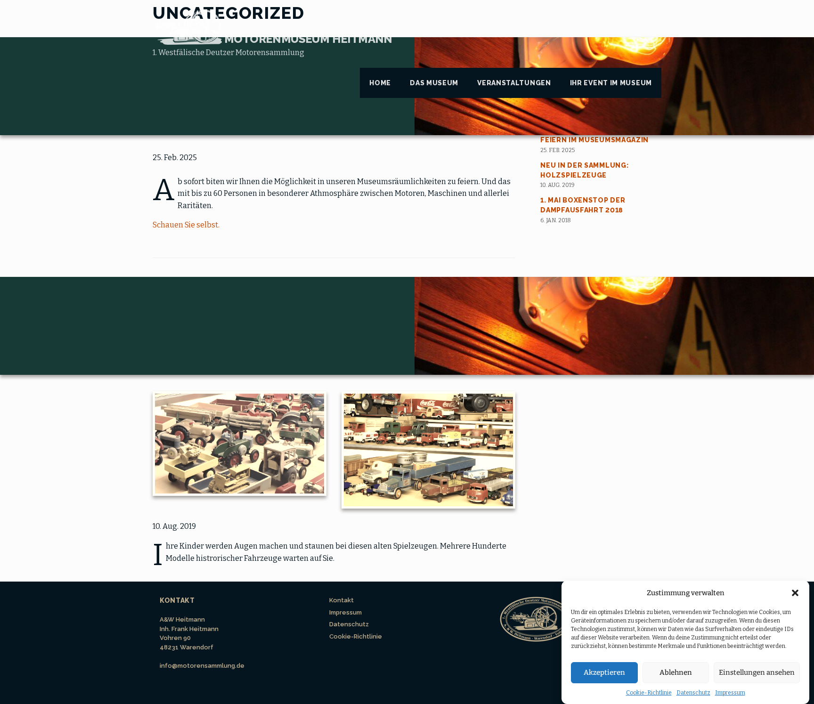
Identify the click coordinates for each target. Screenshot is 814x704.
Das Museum (434, 83)
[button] (795, 593)
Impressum (730, 692)
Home (380, 83)
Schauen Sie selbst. (186, 224)
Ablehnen (675, 672)
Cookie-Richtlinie (649, 692)
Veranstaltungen (514, 83)
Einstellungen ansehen (757, 672)
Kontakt (341, 600)
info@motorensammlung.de (202, 665)
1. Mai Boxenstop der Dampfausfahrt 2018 (582, 205)
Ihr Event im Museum (611, 83)
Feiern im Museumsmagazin (594, 140)
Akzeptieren (604, 672)
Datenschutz (693, 692)
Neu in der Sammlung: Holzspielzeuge (584, 170)
